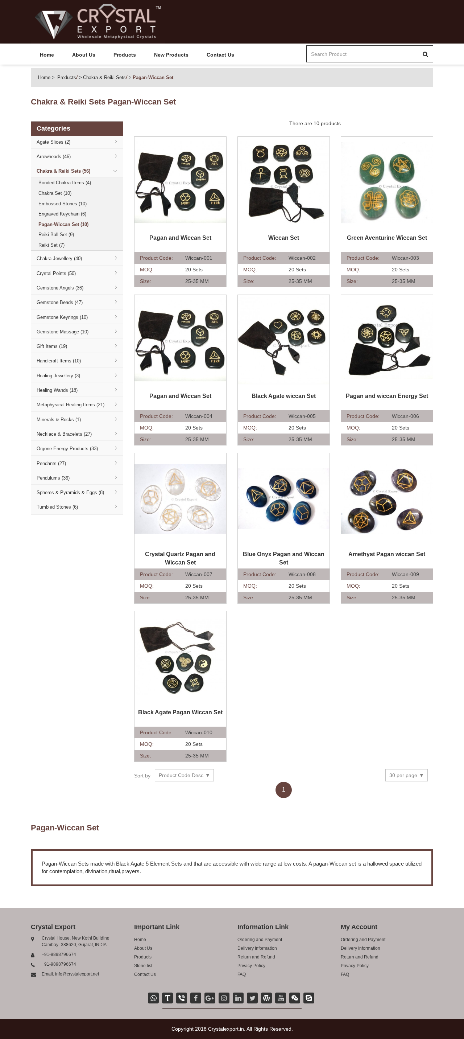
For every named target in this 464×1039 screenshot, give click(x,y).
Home (47, 55)
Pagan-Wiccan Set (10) (63, 224)
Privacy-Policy (251, 965)
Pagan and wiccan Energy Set (387, 396)
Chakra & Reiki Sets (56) (63, 171)
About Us (83, 55)
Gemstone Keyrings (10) (62, 317)
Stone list (143, 965)
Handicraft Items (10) (59, 361)
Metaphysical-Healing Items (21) (70, 404)
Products (124, 55)
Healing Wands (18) (57, 390)
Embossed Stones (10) (62, 203)
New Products (171, 55)
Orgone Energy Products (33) (67, 448)
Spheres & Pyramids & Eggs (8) (70, 492)
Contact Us (220, 55)
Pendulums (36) (53, 478)
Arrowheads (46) (54, 156)
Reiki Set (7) (51, 245)
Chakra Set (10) (54, 193)
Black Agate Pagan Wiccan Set (180, 712)
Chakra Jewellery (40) (59, 258)
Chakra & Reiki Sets (104, 77)
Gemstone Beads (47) (60, 302)
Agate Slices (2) (53, 142)
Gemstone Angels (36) (60, 288)
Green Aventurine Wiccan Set (387, 238)
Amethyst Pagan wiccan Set (386, 554)
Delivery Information (257, 948)
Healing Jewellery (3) (58, 375)
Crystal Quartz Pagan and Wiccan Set (180, 558)
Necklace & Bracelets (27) (64, 434)
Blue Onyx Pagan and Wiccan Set (283, 558)
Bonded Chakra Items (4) (64, 182)
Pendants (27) (51, 463)
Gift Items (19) (52, 346)
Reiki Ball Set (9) (56, 234)
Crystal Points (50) (56, 273)
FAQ (241, 974)
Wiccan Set (283, 238)
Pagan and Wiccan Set (180, 238)
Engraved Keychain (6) (62, 214)
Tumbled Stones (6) (57, 507)
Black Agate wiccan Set (284, 396)
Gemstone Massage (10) (62, 331)
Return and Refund (256, 957)
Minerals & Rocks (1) (59, 419)
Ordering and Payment (259, 939)
